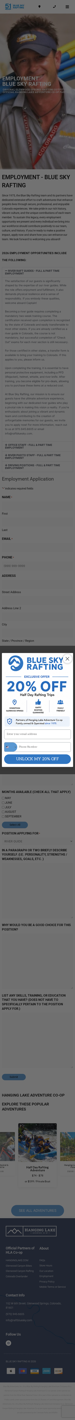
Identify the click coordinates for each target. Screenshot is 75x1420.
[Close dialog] (67, 658)
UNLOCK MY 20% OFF (37, 759)
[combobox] (10, 747)
